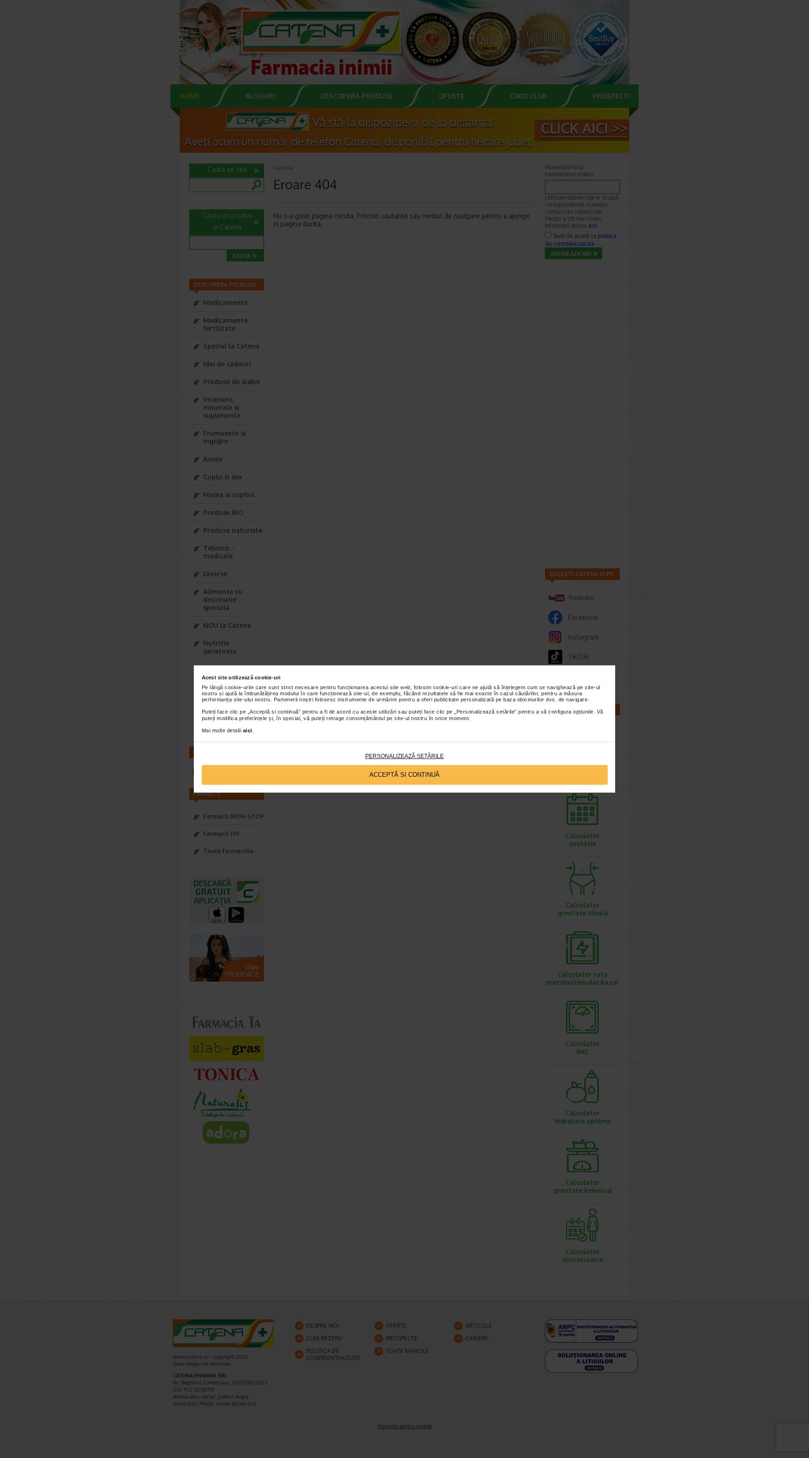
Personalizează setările (404, 756)
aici (247, 730)
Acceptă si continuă (404, 774)
